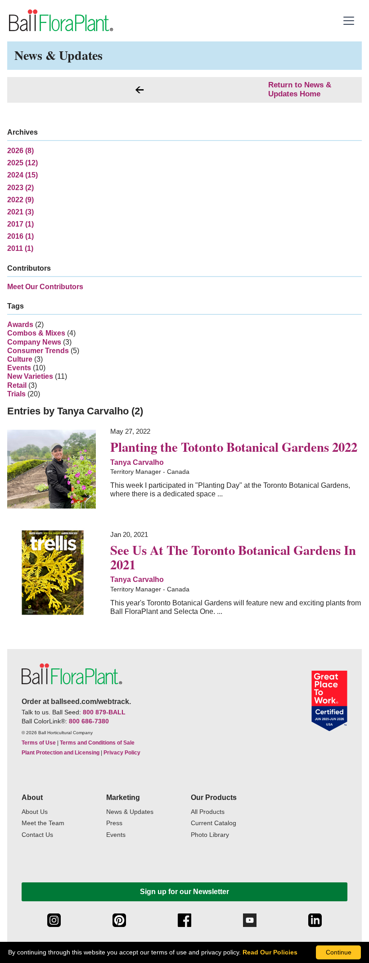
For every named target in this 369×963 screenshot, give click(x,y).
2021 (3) (20, 212)
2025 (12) (22, 163)
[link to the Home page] (60, 20)
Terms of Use (39, 743)
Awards (20, 324)
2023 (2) (20, 187)
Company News (34, 342)
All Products (208, 812)
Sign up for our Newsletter (184, 891)
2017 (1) (20, 224)
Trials (16, 394)
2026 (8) (20, 150)
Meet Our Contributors (45, 287)
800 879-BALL (104, 712)
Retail (17, 385)
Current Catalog (213, 823)
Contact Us (37, 834)
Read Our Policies (270, 952)
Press (114, 823)
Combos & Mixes (36, 333)
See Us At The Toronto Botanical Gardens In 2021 (233, 557)
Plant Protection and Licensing (60, 753)
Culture (19, 359)
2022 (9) (20, 200)
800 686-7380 (89, 721)
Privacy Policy (122, 753)
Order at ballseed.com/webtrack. (76, 701)
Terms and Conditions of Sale (97, 743)
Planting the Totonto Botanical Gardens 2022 (233, 446)
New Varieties (30, 376)
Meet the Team (43, 823)
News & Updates (129, 812)
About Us (35, 812)
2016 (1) (20, 236)
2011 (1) (20, 248)
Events (19, 368)
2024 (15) (22, 175)
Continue (338, 952)
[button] (350, 21)
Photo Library (210, 834)
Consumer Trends (38, 350)
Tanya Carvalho (137, 462)
